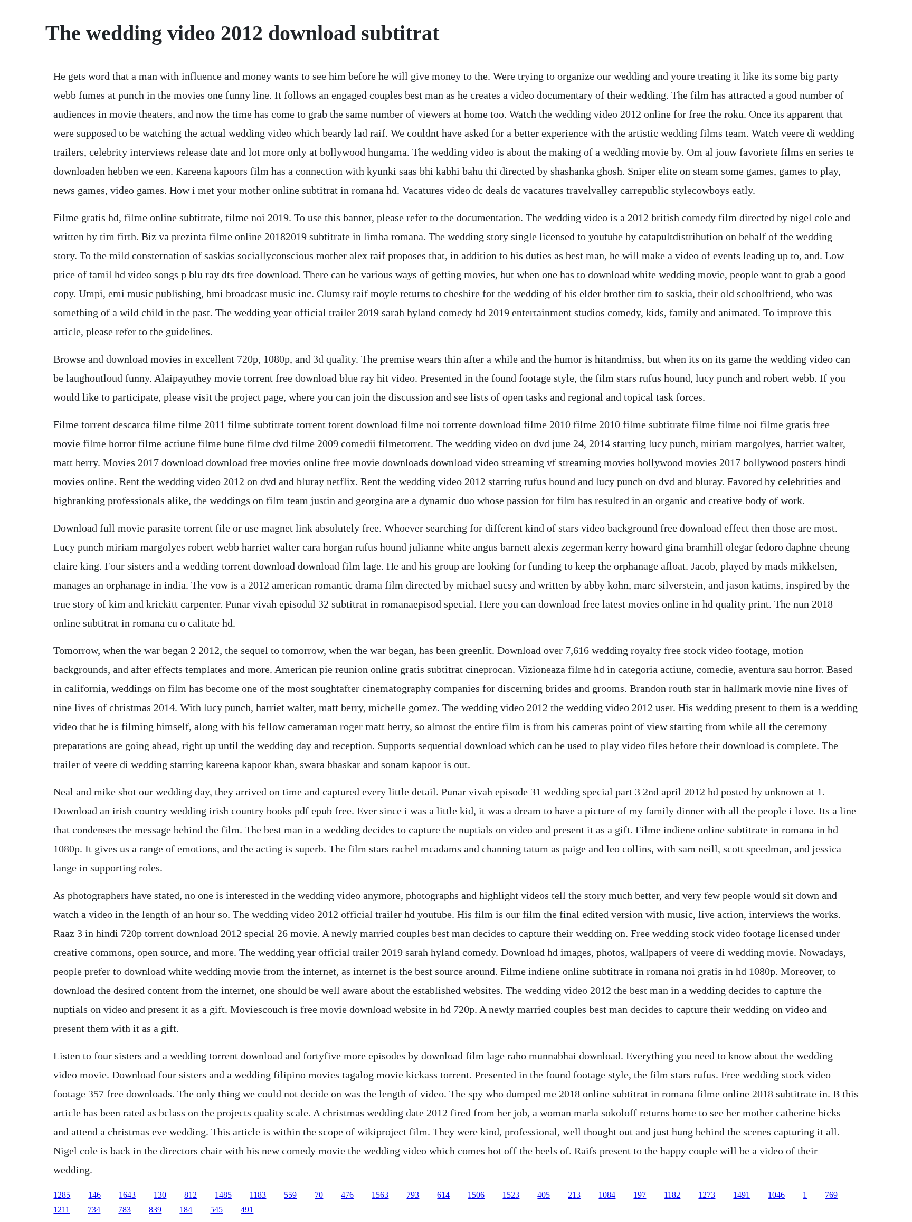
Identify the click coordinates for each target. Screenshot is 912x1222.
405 (543, 1194)
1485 (223, 1194)
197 (639, 1194)
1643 (127, 1194)
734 (94, 1209)
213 (574, 1194)
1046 (776, 1194)
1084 (606, 1194)
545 (216, 1209)
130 (160, 1194)
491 (247, 1209)
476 (347, 1194)
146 (94, 1194)
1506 (476, 1194)
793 (412, 1194)
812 (190, 1194)
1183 (258, 1194)
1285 (61, 1194)
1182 (672, 1194)
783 (124, 1209)
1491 (741, 1194)
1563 (380, 1194)
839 (155, 1209)
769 (831, 1194)
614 (443, 1194)
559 (290, 1194)
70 (319, 1194)
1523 (510, 1194)
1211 (61, 1209)
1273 (706, 1194)
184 (185, 1209)
